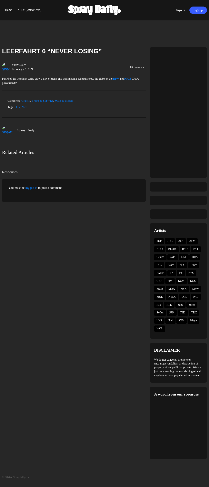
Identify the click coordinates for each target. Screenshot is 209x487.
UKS (159, 320)
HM (170, 280)
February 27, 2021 (22, 69)
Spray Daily (19, 64)
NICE (127, 78)
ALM (192, 241)
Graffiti (25, 100)
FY (181, 272)
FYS (190, 272)
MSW (195, 288)
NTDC (172, 296)
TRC (194, 312)
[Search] (166, 10)
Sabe (180, 304)
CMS (173, 257)
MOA (171, 288)
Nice (24, 107)
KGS (193, 280)
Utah (170, 320)
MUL (160, 296)
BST (195, 249)
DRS (159, 264)
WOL (160, 328)
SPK (171, 312)
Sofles (160, 312)
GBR (159, 280)
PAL (195, 296)
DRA (195, 257)
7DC (169, 241)
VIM (181, 320)
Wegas (193, 320)
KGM (181, 280)
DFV (116, 78)
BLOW (172, 249)
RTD (169, 304)
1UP (159, 241)
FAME (160, 272)
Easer (171, 264)
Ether (194, 264)
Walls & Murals (64, 100)
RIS (159, 304)
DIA (183, 257)
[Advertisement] (181, 427)
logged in (31, 187)
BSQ (184, 249)
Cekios (160, 257)
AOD (159, 249)
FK (171, 272)
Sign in (180, 10)
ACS (180, 241)
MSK (184, 288)
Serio (192, 304)
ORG (184, 296)
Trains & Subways (42, 100)
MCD (160, 288)
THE (183, 312)
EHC (182, 264)
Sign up (198, 10)
